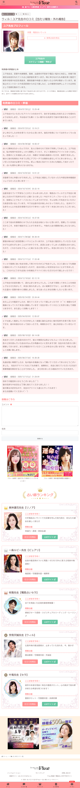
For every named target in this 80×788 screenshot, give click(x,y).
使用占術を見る (53, 38)
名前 (3, 429)
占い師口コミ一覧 (9, 14)
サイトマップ (40, 773)
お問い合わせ (66, 773)
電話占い (27, 14)
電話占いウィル (36, 32)
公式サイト (48, 537)
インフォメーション (13, 773)
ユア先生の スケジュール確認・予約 (39, 60)
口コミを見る (30, 537)
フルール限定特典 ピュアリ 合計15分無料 (41, 7)
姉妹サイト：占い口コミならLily (20, 776)
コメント (7, 404)
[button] (74, 379)
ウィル (19, 14)
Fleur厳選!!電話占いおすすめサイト (60, 776)
